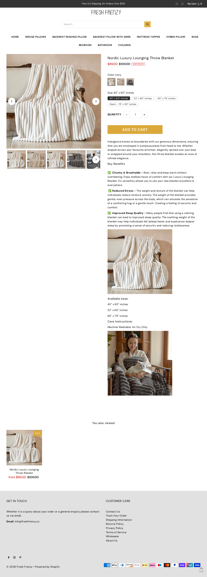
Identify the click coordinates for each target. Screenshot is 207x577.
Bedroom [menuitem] (85, 45)
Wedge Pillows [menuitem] (35, 36)
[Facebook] (8, 558)
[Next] (95, 101)
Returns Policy (115, 524)
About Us (111, 540)
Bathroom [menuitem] (105, 45)
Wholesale (112, 536)
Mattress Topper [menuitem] (148, 36)
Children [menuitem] (124, 45)
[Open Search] (177, 4)
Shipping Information (119, 520)
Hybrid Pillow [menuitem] (175, 36)
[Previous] (11, 101)
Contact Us (113, 511)
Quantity (114, 114)
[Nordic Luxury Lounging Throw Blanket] (24, 447)
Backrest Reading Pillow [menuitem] (69, 36)
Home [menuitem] (15, 36)
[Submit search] (147, 24)
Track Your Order (116, 515)
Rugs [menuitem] (195, 36)
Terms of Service (116, 532)
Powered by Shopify (47, 566)
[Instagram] (14, 558)
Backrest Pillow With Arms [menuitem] (112, 36)
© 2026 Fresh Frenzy (19, 566)
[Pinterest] (20, 558)
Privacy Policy (114, 528)
